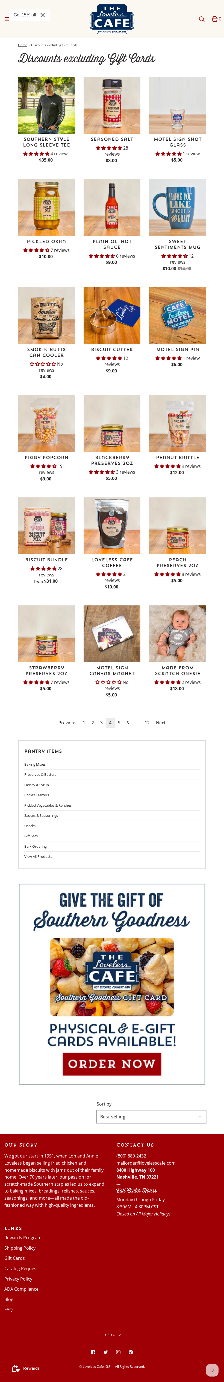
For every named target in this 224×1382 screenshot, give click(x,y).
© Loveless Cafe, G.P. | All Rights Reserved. (112, 1366)
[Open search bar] (201, 19)
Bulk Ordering (35, 846)
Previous (67, 723)
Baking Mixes (35, 764)
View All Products (38, 856)
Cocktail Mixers (36, 794)
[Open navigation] (7, 19)
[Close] (42, 15)
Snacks (30, 825)
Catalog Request (21, 1269)
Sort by (104, 1104)
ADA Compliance (21, 1289)
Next (161, 723)
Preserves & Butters (40, 774)
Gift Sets (31, 835)
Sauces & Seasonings (41, 815)
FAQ (8, 1310)
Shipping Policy (20, 1248)
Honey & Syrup (36, 784)
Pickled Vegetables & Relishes (48, 805)
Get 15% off (25, 15)
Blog (8, 1299)
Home (22, 45)
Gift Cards (14, 1258)
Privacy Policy (18, 1279)
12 (147, 723)
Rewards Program (23, 1238)
